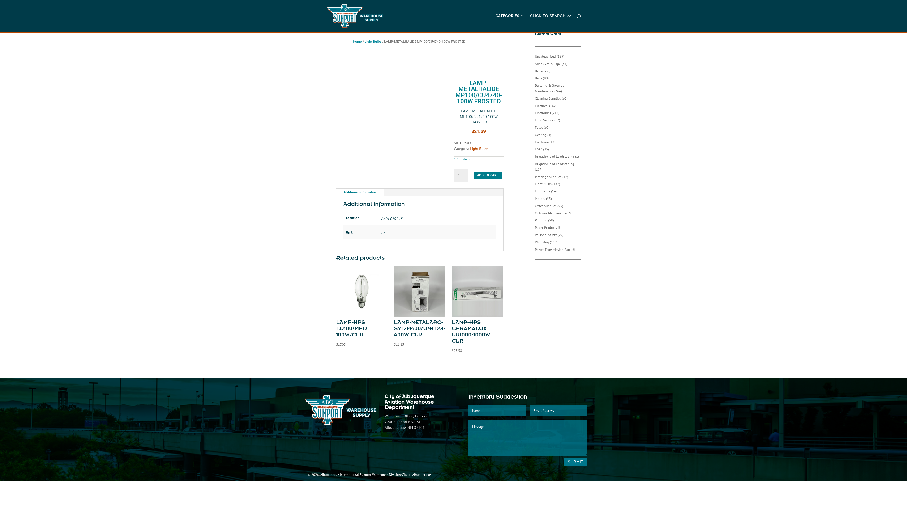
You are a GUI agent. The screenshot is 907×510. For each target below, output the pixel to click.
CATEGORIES (507, 16)
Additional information (360, 192)
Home (357, 41)
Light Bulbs (372, 41)
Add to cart (487, 175)
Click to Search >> (551, 16)
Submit (576, 462)
